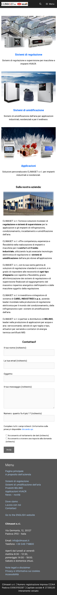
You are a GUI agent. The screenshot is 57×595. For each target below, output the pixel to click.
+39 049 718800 (25, 544)
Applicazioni (28, 165)
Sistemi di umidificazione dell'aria (23, 484)
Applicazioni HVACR (15, 491)
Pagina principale (14, 471)
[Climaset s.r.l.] (14, 4)
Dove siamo (11, 501)
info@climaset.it (20, 540)
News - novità (12, 494)
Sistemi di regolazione (28, 54)
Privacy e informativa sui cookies (22, 571)
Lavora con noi (13, 505)
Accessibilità (12, 574)
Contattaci (10, 508)
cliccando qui (27, 429)
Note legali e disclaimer (17, 567)
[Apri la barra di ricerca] (40, 4)
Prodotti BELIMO (14, 488)
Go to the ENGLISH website (20, 515)
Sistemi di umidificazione (28, 110)
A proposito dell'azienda (18, 474)
